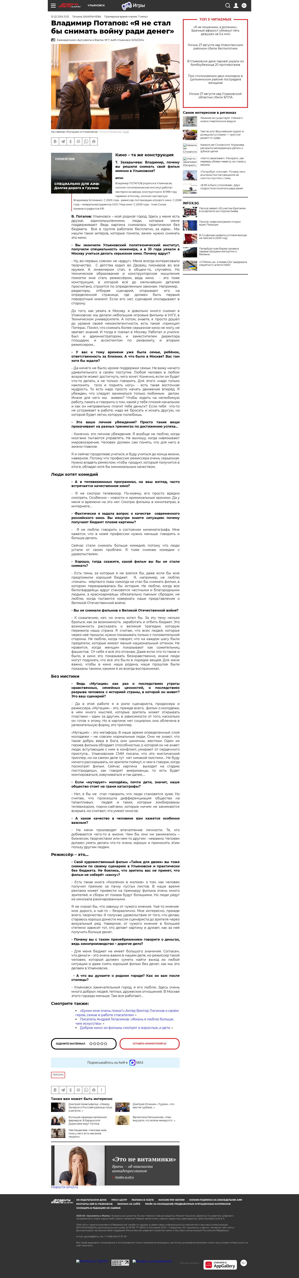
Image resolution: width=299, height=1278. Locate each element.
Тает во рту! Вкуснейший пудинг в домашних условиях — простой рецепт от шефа (222, 134)
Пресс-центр (119, 1200)
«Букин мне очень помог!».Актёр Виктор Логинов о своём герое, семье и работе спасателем (127, 1013)
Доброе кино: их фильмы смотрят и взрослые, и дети (125, 1028)
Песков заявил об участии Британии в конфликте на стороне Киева (222, 210)
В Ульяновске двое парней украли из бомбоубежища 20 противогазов (215, 63)
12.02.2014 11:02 (60, 16)
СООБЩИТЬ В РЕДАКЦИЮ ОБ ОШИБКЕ (98, 1208)
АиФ (126, 131)
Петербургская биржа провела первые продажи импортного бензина (219, 251)
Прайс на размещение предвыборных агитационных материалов (188, 1204)
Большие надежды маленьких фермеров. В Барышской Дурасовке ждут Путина (88, 1120)
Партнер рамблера (189, 1263)
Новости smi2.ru (64, 1187)
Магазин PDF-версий (171, 1200)
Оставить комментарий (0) (149, 1043)
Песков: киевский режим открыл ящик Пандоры (220, 223)
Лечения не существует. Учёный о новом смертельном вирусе (221, 119)
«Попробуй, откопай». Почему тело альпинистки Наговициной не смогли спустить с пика (222, 175)
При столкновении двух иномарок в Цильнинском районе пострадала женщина (215, 79)
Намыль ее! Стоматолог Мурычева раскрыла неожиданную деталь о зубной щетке (222, 148)
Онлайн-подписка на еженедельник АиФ (215, 1200)
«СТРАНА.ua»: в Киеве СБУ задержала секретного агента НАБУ (223, 263)
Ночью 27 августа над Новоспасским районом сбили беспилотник (215, 46)
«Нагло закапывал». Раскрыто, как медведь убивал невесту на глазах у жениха (223, 161)
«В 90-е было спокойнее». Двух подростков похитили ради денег (221, 187)
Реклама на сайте (128, 1204)
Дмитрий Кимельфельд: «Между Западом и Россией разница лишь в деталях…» (90, 1107)
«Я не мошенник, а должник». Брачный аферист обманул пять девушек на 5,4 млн (215, 30)
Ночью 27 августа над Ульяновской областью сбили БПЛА (215, 95)
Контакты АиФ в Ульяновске (94, 1204)
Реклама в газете (143, 1200)
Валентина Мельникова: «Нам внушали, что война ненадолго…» (154, 1119)
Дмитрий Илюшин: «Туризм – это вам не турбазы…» (154, 1106)
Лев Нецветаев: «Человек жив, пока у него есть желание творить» (88, 1133)
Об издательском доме (91, 1200)
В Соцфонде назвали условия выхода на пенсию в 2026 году (223, 237)
